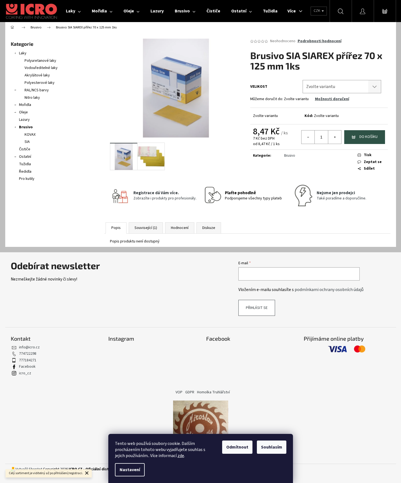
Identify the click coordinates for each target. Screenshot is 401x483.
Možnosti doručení (332, 99)
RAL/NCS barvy (37, 90)
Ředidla (25, 171)
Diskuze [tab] (208, 228)
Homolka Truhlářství (213, 392)
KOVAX (30, 134)
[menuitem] (73, 11)
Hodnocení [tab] (180, 228)
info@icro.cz (29, 347)
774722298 (27, 353)
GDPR (189, 392)
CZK (317, 11)
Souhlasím (271, 447)
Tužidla (25, 164)
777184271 (27, 360)
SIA (27, 142)
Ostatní (25, 156)
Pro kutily (26, 179)
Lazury (24, 119)
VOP (179, 392)
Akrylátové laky (37, 75)
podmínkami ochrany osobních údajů (329, 290)
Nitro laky (32, 97)
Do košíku (368, 137)
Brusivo (26, 127)
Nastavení (130, 470)
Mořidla (25, 105)
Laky (22, 53)
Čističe (24, 149)
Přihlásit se (257, 308)
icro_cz (25, 373)
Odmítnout (237, 447)
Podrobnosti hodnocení (319, 41)
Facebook (27, 366)
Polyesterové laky (40, 83)
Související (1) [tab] (145, 228)
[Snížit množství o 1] (308, 137)
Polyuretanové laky (40, 60)
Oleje (23, 112)
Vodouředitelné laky (41, 68)
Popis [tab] (116, 228)
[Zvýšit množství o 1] (334, 137)
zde (180, 456)
